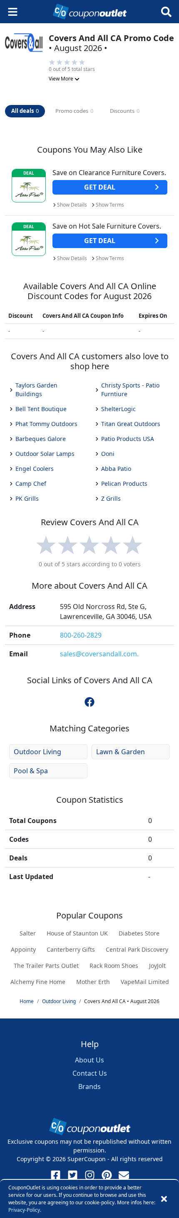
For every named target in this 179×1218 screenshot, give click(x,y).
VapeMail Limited (145, 982)
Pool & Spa (31, 770)
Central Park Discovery (137, 949)
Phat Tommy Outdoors (46, 424)
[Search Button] (166, 11)
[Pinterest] (107, 1175)
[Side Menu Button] (12, 11)
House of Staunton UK (77, 933)
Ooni (107, 454)
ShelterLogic (118, 409)
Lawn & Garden (120, 751)
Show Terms (110, 204)
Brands (89, 1086)
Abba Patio (116, 469)
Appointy (23, 949)
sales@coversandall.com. (99, 653)
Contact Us (89, 1073)
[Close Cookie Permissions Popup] (164, 1199)
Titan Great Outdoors (130, 424)
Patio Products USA (127, 439)
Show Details (72, 204)
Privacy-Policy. (24, 1209)
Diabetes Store (139, 933)
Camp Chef (30, 483)
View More (62, 78)
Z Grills (111, 498)
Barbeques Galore (40, 439)
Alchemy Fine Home (37, 982)
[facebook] (89, 701)
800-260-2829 (81, 635)
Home (27, 1001)
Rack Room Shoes (114, 966)
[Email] (124, 1175)
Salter (28, 933)
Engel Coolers (34, 469)
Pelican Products (124, 483)
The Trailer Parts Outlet (46, 966)
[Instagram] (90, 1175)
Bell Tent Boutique (41, 409)
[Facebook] (55, 1175)
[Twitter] (72, 1175)
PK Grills (27, 498)
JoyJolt (157, 966)
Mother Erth (93, 982)
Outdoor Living (37, 751)
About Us (89, 1060)
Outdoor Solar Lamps (45, 454)
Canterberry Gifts (71, 949)
